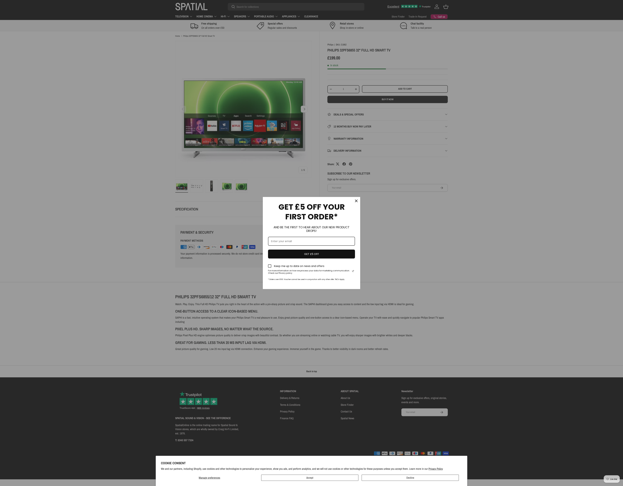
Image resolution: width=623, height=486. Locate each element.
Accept (309, 478)
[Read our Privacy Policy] (353, 271)
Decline (410, 478)
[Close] (356, 201)
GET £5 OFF (311, 254)
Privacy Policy (435, 469)
